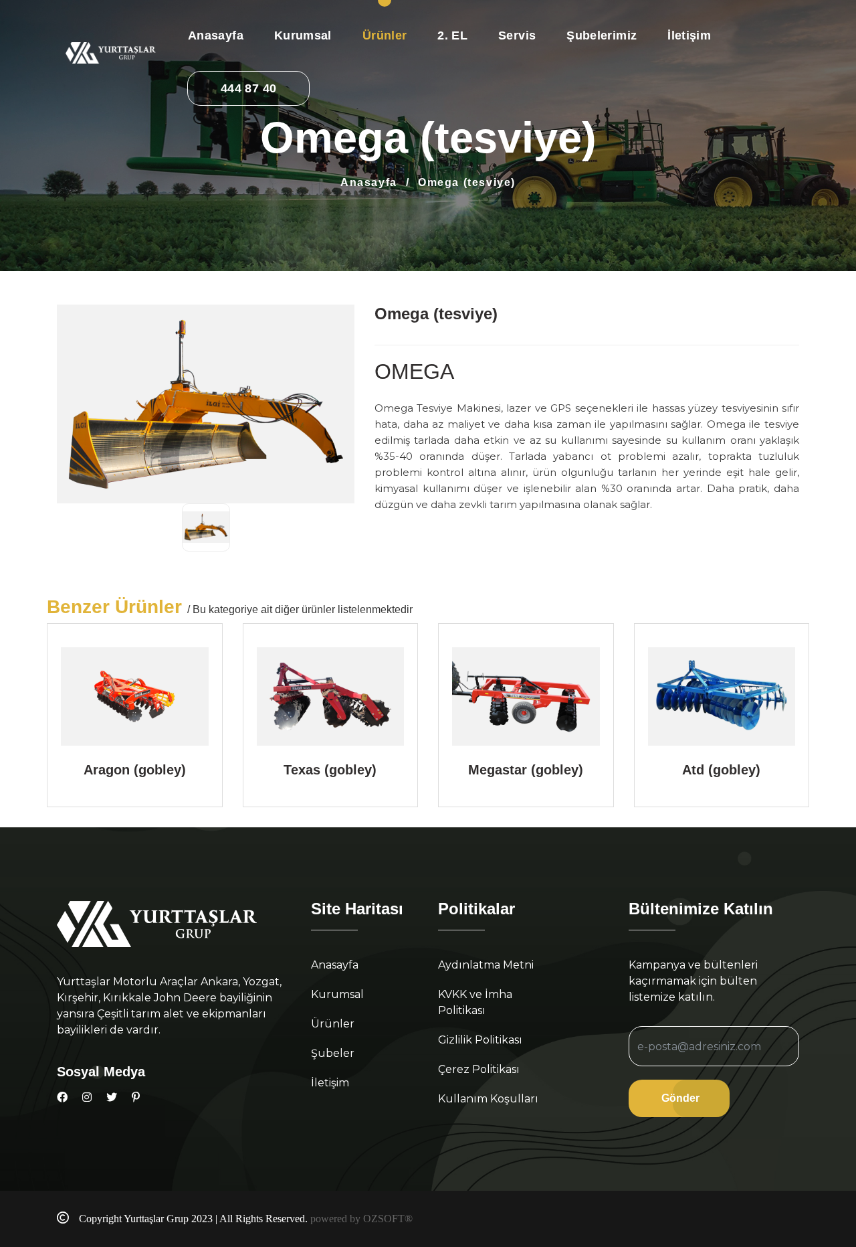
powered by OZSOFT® (361, 1218)
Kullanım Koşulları (488, 1098)
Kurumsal (303, 35)
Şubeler (332, 1053)
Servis (517, 35)
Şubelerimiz (601, 35)
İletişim (689, 35)
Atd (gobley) (721, 769)
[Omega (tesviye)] (206, 527)
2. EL (452, 35)
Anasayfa (215, 35)
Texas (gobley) (330, 769)
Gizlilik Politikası (480, 1039)
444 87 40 (248, 88)
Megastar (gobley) (525, 769)
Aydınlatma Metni (486, 965)
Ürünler (384, 35)
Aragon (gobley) (135, 769)
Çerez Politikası (479, 1069)
